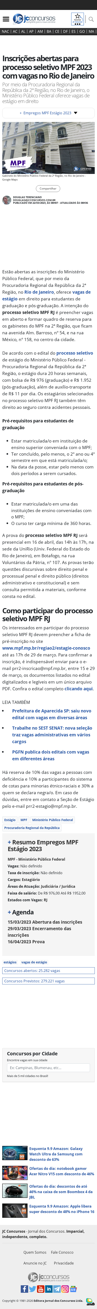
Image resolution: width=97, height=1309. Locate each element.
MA (91, 31)
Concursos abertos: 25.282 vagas (32, 970)
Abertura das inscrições (45, 922)
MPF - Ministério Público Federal (36, 859)
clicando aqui (79, 689)
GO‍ (82, 31)
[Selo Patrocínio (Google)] (77, 18)
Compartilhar (48, 188)
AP (31, 31)
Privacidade (64, 1263)
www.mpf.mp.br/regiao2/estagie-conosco (46, 648)
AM (40, 31)
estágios (10, 962)
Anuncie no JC (35, 1263)
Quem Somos (34, 1252)
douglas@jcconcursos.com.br (34, 200)
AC (15, 31)
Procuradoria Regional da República (32, 828)
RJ (45, 899)
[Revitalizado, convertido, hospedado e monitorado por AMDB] (90, 1301)
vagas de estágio (34, 962)
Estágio (10, 820)
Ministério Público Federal (52, 820)
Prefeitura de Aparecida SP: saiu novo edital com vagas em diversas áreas (51, 714)
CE (57, 31)
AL (23, 31)
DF (65, 31)
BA (49, 31)
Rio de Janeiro (39, 292)
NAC (5, 31)
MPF (24, 820)
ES (74, 31)
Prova (26, 942)
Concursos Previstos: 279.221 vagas (34, 981)
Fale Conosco (62, 1252)
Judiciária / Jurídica (58, 886)
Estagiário (31, 879)
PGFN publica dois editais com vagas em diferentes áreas (50, 755)
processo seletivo (74, 353)
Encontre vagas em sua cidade (27, 1060)
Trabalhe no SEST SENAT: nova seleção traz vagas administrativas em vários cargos (52, 735)
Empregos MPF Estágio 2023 (45, 112)
